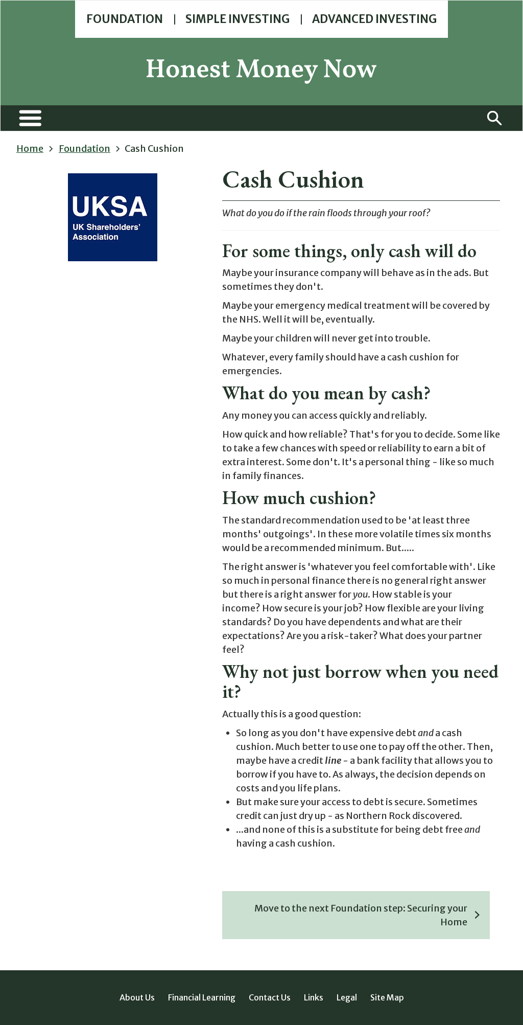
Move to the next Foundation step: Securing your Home (360, 915)
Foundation (124, 19)
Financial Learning (201, 997)
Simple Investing (237, 19)
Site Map (387, 997)
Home (29, 148)
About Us (137, 997)
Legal (347, 997)
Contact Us (270, 997)
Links (313, 997)
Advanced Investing (374, 19)
